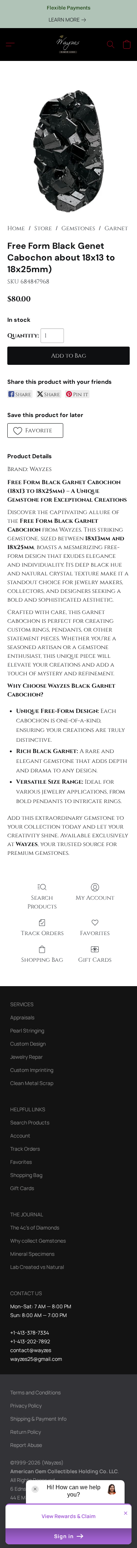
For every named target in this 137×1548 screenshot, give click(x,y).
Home (16, 228)
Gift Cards (94, 960)
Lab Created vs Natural (37, 1266)
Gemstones (78, 228)
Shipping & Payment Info (38, 1418)
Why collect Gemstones (38, 1240)
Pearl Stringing (27, 1030)
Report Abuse (26, 1444)
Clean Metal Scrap (31, 1083)
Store (43, 228)
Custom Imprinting (31, 1069)
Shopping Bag (42, 960)
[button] (68, 44)
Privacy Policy (26, 1405)
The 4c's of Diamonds (34, 1227)
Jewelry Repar (26, 1056)
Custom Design (28, 1043)
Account (20, 1135)
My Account (95, 898)
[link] (69, 19)
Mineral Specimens (32, 1253)
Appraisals (22, 1017)
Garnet (116, 228)
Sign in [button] (64, 1536)
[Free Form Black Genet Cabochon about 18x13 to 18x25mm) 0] (68, 151)
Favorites (95, 933)
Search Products (42, 902)
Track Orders (42, 933)
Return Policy (25, 1431)
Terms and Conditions (35, 1392)
